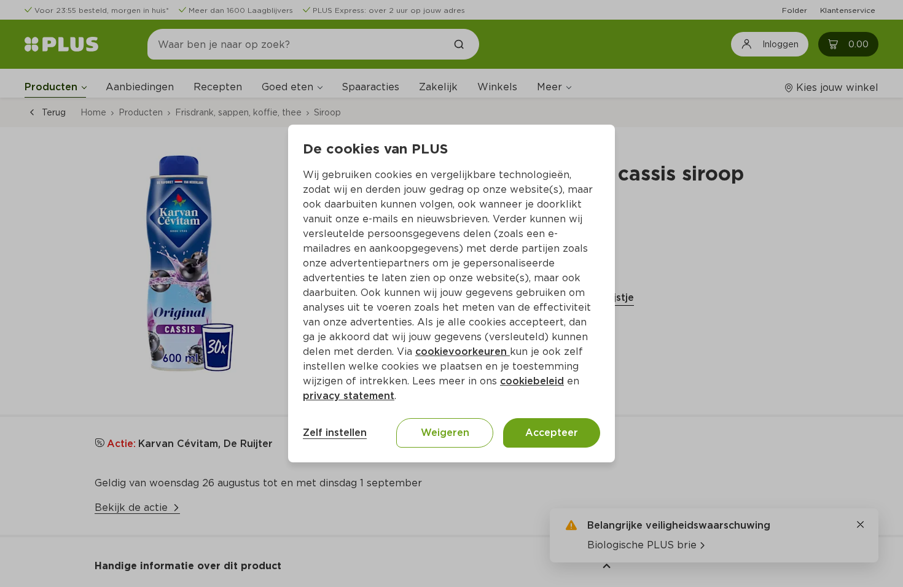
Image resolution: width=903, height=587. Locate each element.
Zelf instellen (335, 432)
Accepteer (551, 432)
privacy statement (348, 396)
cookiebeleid (532, 381)
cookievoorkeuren (462, 351)
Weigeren (445, 432)
